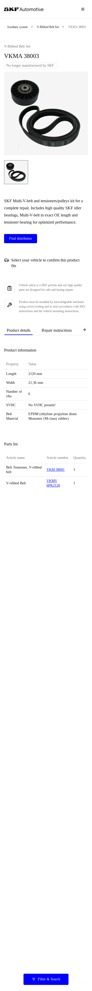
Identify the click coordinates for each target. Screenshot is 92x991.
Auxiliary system (17, 27)
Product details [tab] (18, 330)
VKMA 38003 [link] (77, 27)
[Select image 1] (16, 172)
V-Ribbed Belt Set (48, 27)
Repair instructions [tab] (57, 330)
